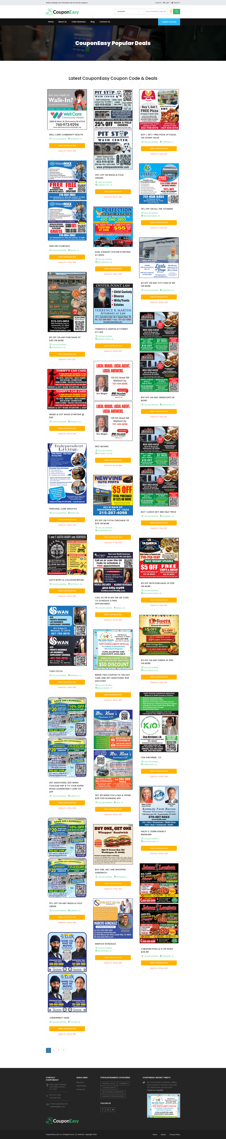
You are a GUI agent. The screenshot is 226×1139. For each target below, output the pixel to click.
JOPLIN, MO (74, 513)
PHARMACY (123, 1083)
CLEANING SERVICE (109, 1088)
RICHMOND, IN (76, 139)
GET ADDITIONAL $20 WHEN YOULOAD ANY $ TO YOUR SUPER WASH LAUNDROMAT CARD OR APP (66, 787)
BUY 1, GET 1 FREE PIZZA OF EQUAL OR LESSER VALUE (158, 136)
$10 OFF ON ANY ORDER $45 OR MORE (157, 399)
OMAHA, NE (120, 608)
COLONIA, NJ (75, 1022)
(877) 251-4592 (55, 1095)
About (163, 1134)
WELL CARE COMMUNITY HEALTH (66, 134)
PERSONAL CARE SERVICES (63, 508)
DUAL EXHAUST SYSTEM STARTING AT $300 (113, 253)
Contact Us (105, 21)
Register (176, 2)
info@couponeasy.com (59, 1104)
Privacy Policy (175, 1134)
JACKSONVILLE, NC (58, 347)
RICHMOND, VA (167, 516)
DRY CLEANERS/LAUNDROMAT (113, 1092)
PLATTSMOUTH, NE (104, 262)
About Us (62, 21)
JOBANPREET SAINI (59, 1017)
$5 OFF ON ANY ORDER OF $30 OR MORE (157, 662)
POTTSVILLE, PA (76, 584)
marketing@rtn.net (57, 1106)
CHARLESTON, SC (150, 764)
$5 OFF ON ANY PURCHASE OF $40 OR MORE (65, 339)
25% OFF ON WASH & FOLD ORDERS (109, 176)
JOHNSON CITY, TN (104, 185)
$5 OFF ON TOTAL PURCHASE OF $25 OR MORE (112, 522)
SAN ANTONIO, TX (104, 951)
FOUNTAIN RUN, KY (150, 841)
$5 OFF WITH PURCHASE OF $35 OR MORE (157, 585)
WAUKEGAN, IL (121, 877)
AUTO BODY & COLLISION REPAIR (66, 580)
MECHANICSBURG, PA (151, 216)
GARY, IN (119, 802)
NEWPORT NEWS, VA (105, 339)
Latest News (81, 1086)
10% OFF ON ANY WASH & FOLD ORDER (65, 905)
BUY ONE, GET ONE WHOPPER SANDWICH (110, 871)
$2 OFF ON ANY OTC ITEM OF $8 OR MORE (158, 284)
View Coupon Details (67, 145)
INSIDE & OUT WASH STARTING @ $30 (66, 416)
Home (50, 21)
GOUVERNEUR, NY (104, 530)
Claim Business (79, 21)
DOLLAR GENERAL (59, 139)
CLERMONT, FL (167, 142)
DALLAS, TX (74, 250)
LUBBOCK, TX (75, 796)
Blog (93, 21)
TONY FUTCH (56, 671)
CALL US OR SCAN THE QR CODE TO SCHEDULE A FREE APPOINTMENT (112, 600)
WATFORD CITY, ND (104, 453)
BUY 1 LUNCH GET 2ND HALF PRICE (158, 512)
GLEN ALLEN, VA (167, 405)
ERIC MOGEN (101, 446)
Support (158, 2)
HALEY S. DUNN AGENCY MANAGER (153, 833)
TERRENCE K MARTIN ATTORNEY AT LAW (111, 330)
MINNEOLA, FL (75, 675)
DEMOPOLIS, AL (167, 290)
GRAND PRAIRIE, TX (104, 688)
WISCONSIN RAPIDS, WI (152, 593)
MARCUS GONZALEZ (105, 943)
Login (167, 2)
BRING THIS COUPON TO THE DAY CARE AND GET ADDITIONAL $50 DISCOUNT (112, 677)
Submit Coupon (169, 22)
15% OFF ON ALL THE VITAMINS (157, 208)
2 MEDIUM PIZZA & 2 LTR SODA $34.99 (157, 950)
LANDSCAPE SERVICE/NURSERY (113, 1096)
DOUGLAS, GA (75, 422)
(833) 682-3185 (55, 1098)
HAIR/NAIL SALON (108, 1083)
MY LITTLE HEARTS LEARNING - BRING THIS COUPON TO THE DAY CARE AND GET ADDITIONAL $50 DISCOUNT (162, 1086)
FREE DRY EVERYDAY (59, 246)
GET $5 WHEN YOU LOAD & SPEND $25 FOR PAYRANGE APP (113, 797)
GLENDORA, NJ (167, 956)
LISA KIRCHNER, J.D (151, 757)
